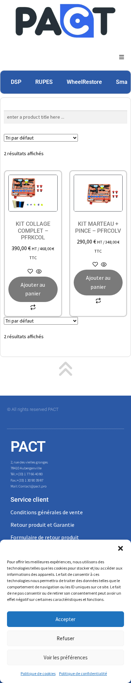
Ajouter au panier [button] (33, 289)
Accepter (65, 619)
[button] (120, 548)
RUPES (44, 82)
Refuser (65, 638)
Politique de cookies (38, 673)
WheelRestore (84, 82)
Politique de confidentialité (83, 673)
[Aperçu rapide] (38, 271)
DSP (16, 82)
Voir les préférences (66, 657)
